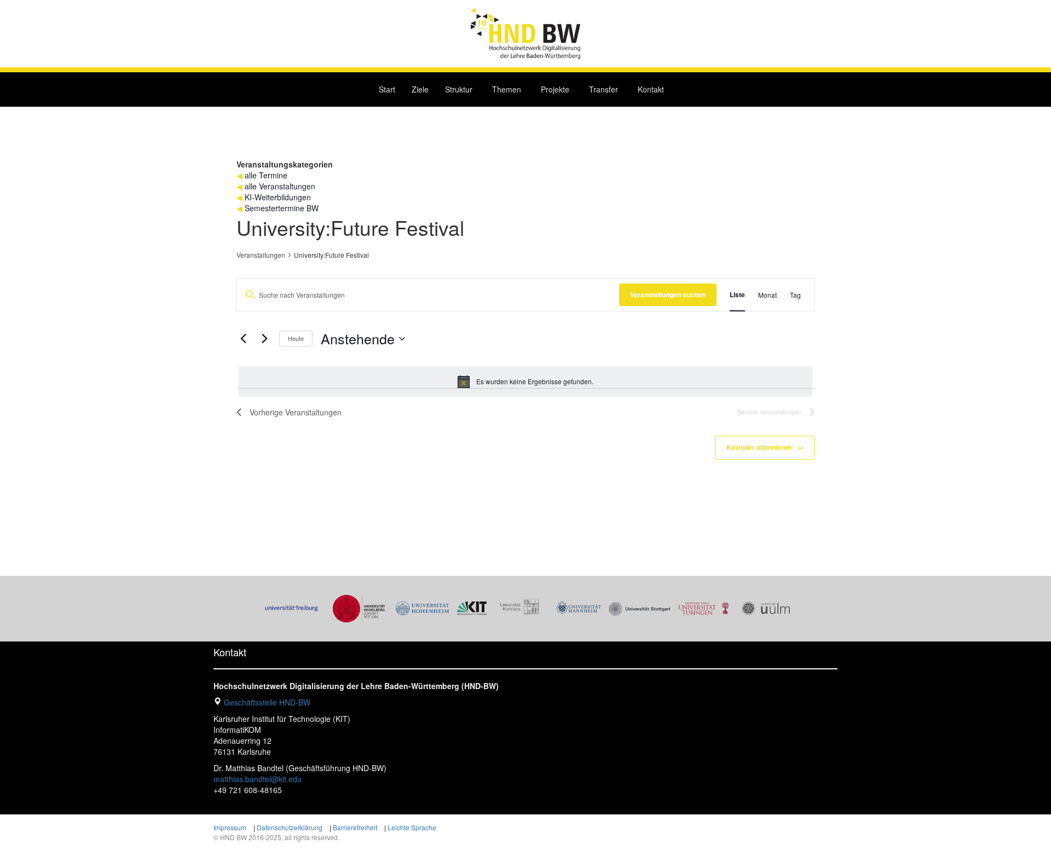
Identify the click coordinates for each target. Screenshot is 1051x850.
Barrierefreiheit (355, 827)
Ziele (420, 89)
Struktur (458, 89)
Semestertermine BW (282, 208)
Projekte (555, 89)
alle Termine (266, 175)
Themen (506, 89)
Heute (296, 338)
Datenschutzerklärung (289, 827)
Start (387, 89)
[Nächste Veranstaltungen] (264, 338)
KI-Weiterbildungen (278, 197)
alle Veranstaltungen (280, 186)
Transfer (603, 89)
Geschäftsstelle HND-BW (267, 702)
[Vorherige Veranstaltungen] (243, 338)
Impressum (229, 827)
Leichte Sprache (412, 827)
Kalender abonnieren (759, 447)
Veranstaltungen (260, 255)
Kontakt (651, 89)
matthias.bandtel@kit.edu (257, 778)
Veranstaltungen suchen (668, 294)
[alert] (525, 381)
